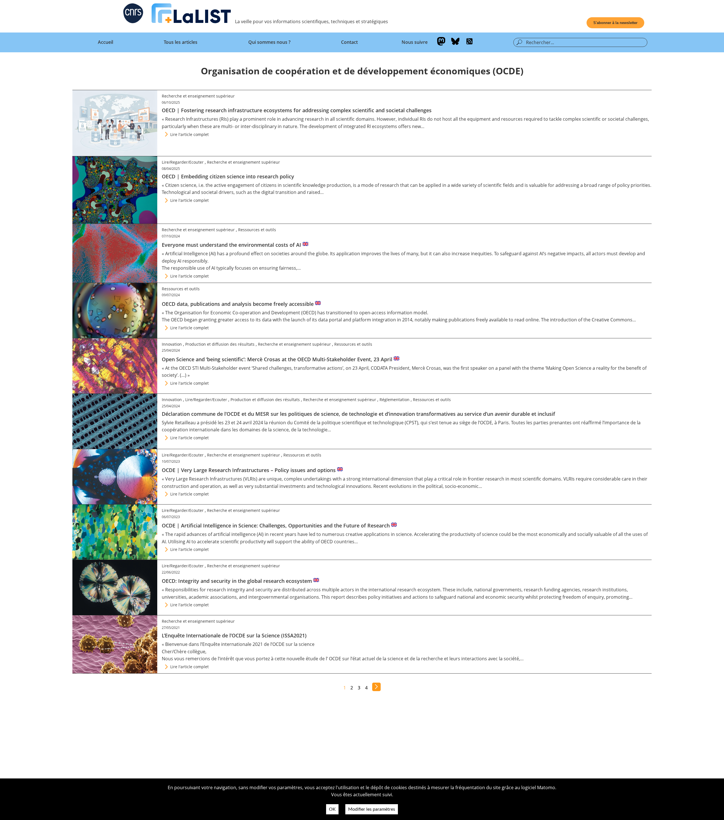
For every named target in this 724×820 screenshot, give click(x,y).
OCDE (335, 658)
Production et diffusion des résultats (220, 344)
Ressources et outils (257, 229)
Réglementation (395, 399)
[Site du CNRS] (133, 14)
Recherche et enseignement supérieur (198, 96)
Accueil (105, 42)
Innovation (172, 344)
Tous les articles (180, 42)
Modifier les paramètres (371, 809)
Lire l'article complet (189, 134)
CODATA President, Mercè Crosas (406, 368)
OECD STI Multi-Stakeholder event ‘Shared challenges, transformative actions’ (261, 368)
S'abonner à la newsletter (615, 23)
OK (332, 809)
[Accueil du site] (191, 14)
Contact (349, 42)
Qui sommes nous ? (269, 42)
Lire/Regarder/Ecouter (183, 162)
